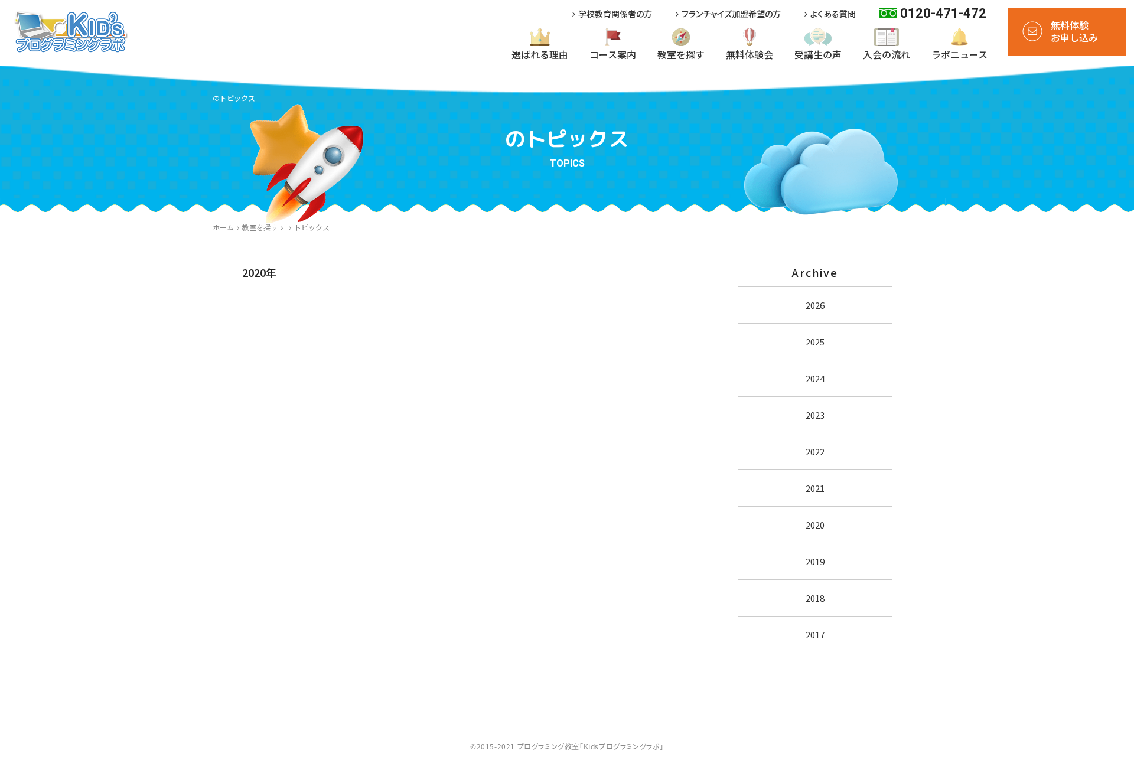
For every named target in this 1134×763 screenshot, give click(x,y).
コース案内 (612, 54)
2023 (815, 415)
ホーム (223, 227)
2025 (815, 341)
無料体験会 (749, 54)
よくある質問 (833, 13)
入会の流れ (886, 54)
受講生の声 (818, 54)
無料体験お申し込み (1074, 31)
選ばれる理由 (539, 54)
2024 (815, 378)
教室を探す (681, 54)
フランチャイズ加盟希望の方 (731, 13)
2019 (815, 561)
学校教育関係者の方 (615, 13)
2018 (815, 598)
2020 (815, 525)
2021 (815, 488)
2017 (815, 634)
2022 (815, 451)
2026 (815, 305)
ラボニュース (959, 54)
